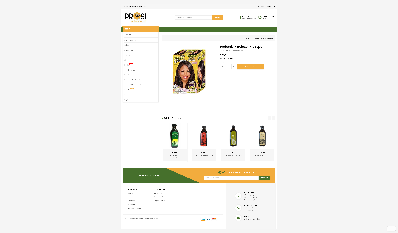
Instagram (132, 204)
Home (247, 38)
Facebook (131, 201)
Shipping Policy (159, 201)
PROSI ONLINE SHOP (148, 175)
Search (130, 193)
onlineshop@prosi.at (252, 219)
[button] (141, 29)
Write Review (238, 51)
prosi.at (131, 197)
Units (222, 62)
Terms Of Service (160, 197)
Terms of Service (134, 208)
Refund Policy (159, 193)
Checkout (261, 6)
